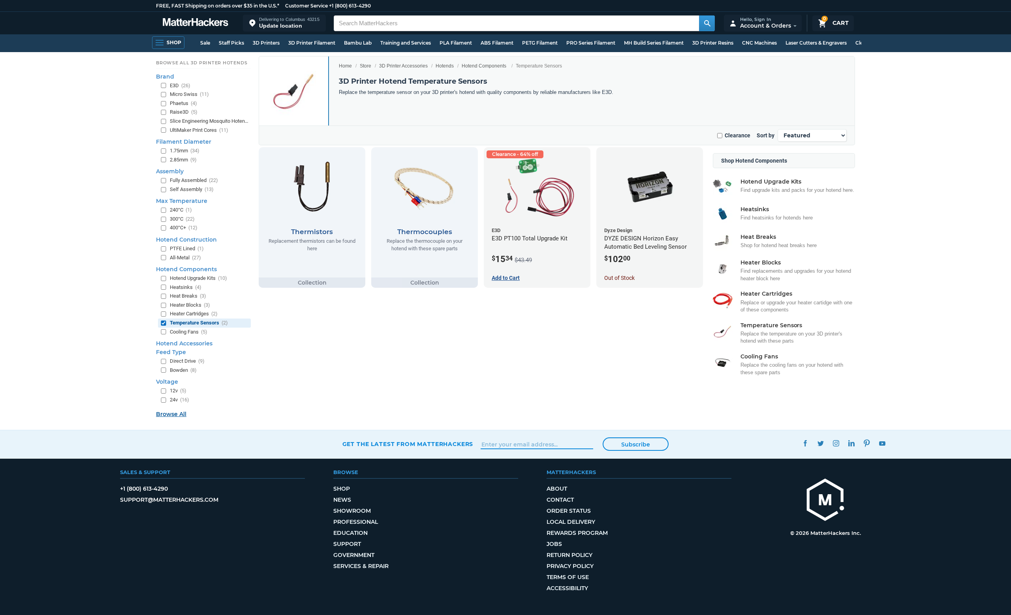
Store (365, 66)
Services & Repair (361, 566)
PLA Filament (456, 43)
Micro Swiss (189, 94)
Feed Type (171, 352)
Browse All (171, 414)
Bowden (183, 370)
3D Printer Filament (311, 43)
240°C (181, 210)
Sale (205, 43)
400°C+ (183, 228)
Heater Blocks (190, 305)
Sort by (765, 135)
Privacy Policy (570, 566)
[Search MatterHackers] (707, 23)
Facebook (805, 443)
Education (350, 532)
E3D (180, 85)
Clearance (737, 135)
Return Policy (569, 555)
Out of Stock (619, 278)
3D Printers (266, 43)
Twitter (821, 443)
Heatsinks (185, 287)
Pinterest (867, 443)
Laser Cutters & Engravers (816, 43)
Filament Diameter (183, 141)
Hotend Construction (186, 239)
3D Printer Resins (712, 43)
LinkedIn (852, 443)
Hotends (445, 66)
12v (178, 391)
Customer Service (306, 6)
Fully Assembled (194, 180)
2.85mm (183, 160)
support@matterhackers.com (169, 499)
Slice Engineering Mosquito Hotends (209, 121)
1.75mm (184, 151)
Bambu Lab (358, 43)
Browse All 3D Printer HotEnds (201, 63)
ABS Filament (497, 43)
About (557, 488)
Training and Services (405, 43)
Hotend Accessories (184, 343)
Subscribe (635, 444)
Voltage (167, 381)
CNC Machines (759, 43)
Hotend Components (484, 66)
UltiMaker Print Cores (199, 130)
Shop (341, 488)
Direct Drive (187, 361)
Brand (165, 76)
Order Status (569, 510)
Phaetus (183, 103)
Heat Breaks (188, 296)
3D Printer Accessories (403, 66)
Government (353, 555)
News (342, 499)
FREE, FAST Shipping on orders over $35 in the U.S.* (217, 6)
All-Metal (185, 258)
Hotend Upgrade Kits (198, 278)
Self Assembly (192, 189)
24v (179, 400)
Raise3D (183, 112)
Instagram (836, 443)
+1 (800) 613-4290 (350, 6)
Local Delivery (571, 521)
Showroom (352, 510)
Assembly (170, 171)
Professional (355, 521)
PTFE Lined (187, 248)
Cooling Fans (188, 332)
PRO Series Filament (590, 43)
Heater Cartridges (194, 314)
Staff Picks (231, 43)
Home (345, 66)
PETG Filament (540, 43)
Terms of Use (568, 577)
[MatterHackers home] (195, 23)
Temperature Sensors (199, 323)
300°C (182, 219)
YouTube (882, 443)
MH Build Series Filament (654, 43)
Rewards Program (577, 532)
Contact (560, 499)
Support (347, 544)
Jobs (554, 544)
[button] (284, 23)
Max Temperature (181, 200)
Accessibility (567, 588)
